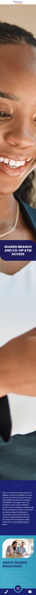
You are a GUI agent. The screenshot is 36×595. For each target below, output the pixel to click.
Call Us (6, 591)
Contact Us (29, 591)
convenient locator (21, 522)
